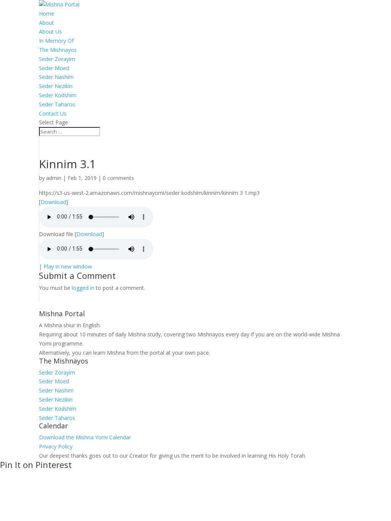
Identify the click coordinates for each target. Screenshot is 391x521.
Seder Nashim (56, 76)
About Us (50, 31)
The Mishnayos (58, 49)
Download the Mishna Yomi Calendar (85, 437)
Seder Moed (54, 68)
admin (53, 178)
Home (46, 13)
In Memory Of (56, 40)
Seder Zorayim (57, 59)
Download (53, 202)
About (46, 22)
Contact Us (52, 113)
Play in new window (68, 266)
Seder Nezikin (56, 86)
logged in (83, 287)
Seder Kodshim (57, 95)
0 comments (118, 178)
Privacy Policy (56, 446)
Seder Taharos (57, 104)
